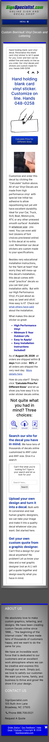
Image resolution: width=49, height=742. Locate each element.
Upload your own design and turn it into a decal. (22, 503)
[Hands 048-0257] (28, 72)
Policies (18, 730)
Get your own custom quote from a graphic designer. (23, 543)
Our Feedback (28, 727)
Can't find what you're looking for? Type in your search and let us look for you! (24, 470)
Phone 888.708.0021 (21, 712)
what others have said (21, 306)
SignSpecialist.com (24, 733)
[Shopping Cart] (46, 727)
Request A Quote (15, 718)
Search (24, 487)
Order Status (14, 727)
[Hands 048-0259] (38, 72)
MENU (23, 22)
